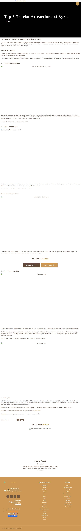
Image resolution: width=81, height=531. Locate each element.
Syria (9, 21)
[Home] (4, 21)
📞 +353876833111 (13, 489)
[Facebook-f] (7, 496)
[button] (18, 420)
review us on (12, 515)
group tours (37, 410)
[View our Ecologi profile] (15, 502)
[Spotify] (15, 496)
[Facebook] (37, 474)
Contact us (3, 414)
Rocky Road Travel (13, 509)
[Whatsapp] (18, 496)
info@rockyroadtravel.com (14, 491)
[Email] (43, 474)
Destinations (44, 482)
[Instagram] (40, 474)
